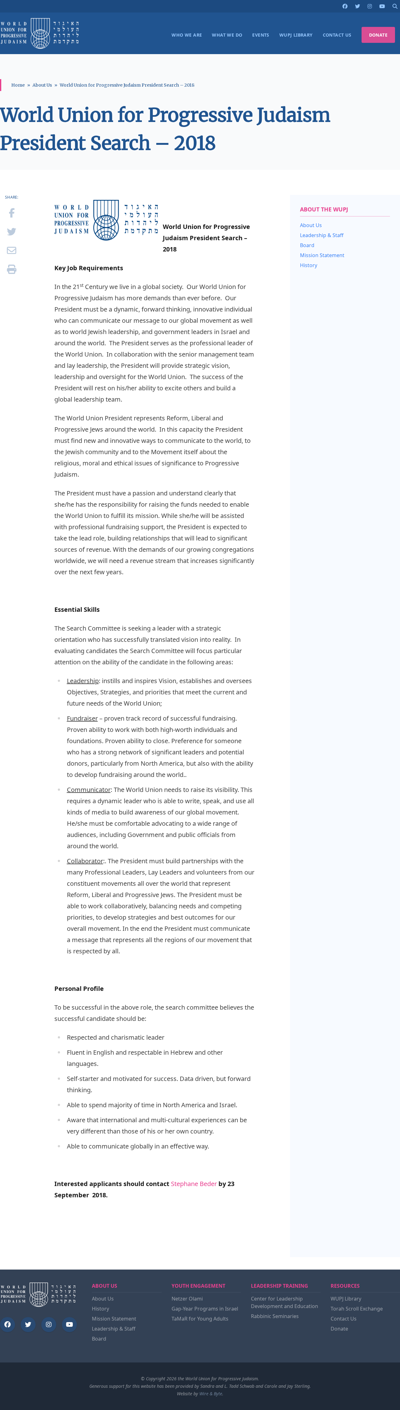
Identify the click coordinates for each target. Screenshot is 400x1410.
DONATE (378, 35)
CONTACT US (337, 35)
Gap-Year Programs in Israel (205, 1308)
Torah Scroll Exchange (357, 1308)
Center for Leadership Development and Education (284, 1302)
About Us (42, 85)
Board (307, 245)
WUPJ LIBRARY (296, 35)
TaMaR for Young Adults (200, 1318)
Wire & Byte (210, 1394)
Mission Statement (322, 255)
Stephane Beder (194, 1183)
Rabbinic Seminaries (275, 1316)
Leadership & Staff (321, 235)
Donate (339, 1328)
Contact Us (344, 1318)
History (308, 265)
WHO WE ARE (187, 35)
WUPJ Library (346, 1298)
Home (18, 85)
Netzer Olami (187, 1298)
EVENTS (260, 35)
